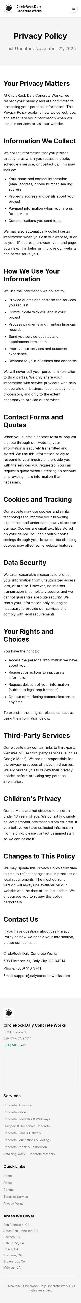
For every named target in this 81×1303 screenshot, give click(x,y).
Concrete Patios (14, 1112)
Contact (8, 1189)
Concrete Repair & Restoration (25, 1147)
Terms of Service (15, 1196)
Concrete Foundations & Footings (27, 1140)
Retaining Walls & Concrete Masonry (29, 1154)
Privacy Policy (13, 1203)
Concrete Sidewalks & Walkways (26, 1119)
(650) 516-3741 (14, 1045)
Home (7, 1176)
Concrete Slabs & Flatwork (22, 1133)
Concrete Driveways (18, 1105)
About (7, 1183)
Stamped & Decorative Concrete (26, 1126)
